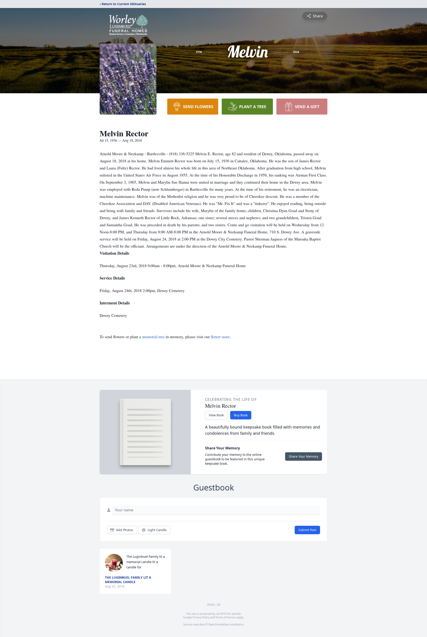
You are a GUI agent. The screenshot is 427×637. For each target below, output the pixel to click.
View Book (216, 415)
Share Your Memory (303, 456)
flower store (220, 336)
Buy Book (241, 415)
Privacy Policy (201, 617)
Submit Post (307, 530)
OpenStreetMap (218, 624)
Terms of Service (225, 617)
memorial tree (153, 336)
